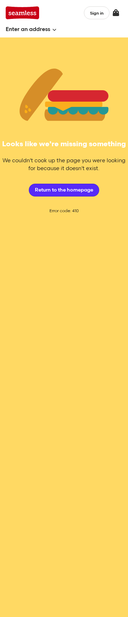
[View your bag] (116, 12)
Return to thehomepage (64, 190)
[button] (31, 29)
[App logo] (22, 12)
